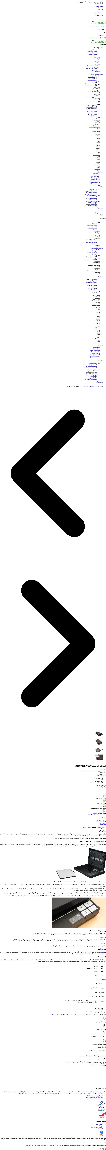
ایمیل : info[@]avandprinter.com (98, 1065)
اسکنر (85, 386)
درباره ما (100, 7)
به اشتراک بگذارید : (101, 786)
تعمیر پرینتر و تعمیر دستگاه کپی (95, 1098)
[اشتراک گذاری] (103, 1148)
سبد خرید (98, 213)
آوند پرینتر (69, 1138)
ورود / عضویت (97, 12)
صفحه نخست (99, 6)
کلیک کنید (53, 1014)
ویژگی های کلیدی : (101, 775)
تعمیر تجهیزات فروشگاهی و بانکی (94, 1097)
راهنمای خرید (99, 1124)
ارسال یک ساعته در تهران (99, 813)
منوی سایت (103, 44)
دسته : (104, 774)
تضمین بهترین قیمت (101, 803)
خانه (102, 386)
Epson (101, 772)
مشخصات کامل (100, 785)
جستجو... (103, 29)
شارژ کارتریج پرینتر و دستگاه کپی (94, 1095)
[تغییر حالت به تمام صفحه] (102, 1148)
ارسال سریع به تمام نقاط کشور (98, 808)
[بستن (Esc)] (105, 1148)
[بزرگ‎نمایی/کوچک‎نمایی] (100, 1148)
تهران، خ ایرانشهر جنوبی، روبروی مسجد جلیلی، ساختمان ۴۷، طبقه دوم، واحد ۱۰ (85, 1062)
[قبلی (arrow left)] (105, 1149)
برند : (104, 772)
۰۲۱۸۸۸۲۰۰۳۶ (99, 3)
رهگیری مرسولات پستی (97, 1127)
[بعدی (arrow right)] (103, 1149)
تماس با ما (100, 9)
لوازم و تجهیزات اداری (93, 386)
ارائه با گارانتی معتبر (101, 798)
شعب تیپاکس (99, 1128)
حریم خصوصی (99, 1125)
